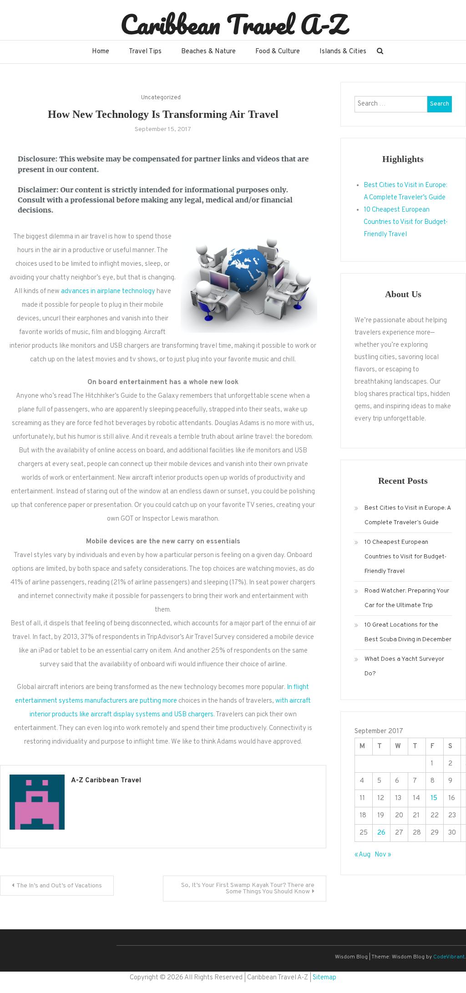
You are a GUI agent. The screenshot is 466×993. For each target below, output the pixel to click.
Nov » (383, 855)
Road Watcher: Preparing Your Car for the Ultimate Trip (407, 598)
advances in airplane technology (108, 291)
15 (434, 798)
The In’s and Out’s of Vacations (59, 886)
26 (381, 833)
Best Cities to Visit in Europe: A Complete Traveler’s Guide (408, 515)
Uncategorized (161, 97)
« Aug (362, 855)
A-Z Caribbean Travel (106, 780)
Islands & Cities (342, 51)
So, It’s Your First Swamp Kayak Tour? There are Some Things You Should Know (247, 889)
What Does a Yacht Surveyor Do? (404, 666)
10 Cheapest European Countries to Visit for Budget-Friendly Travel (406, 222)
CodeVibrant (449, 957)
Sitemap (324, 977)
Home (100, 51)
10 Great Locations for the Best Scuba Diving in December (408, 632)
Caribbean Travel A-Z (233, 24)
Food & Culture (277, 51)
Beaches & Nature (208, 51)
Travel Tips (145, 51)
